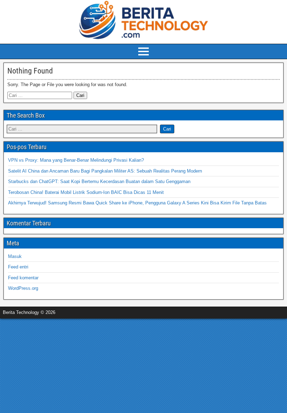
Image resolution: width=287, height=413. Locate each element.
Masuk (15, 256)
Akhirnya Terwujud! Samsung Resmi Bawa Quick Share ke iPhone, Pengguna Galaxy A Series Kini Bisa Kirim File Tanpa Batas (137, 202)
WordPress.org (23, 288)
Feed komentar (23, 277)
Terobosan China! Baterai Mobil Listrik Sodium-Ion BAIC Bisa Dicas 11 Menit (86, 192)
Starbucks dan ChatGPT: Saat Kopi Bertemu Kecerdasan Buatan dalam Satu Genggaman (99, 181)
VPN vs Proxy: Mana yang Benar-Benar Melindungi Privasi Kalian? (76, 160)
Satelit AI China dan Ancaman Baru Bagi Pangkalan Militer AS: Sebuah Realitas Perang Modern (105, 171)
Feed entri (18, 267)
